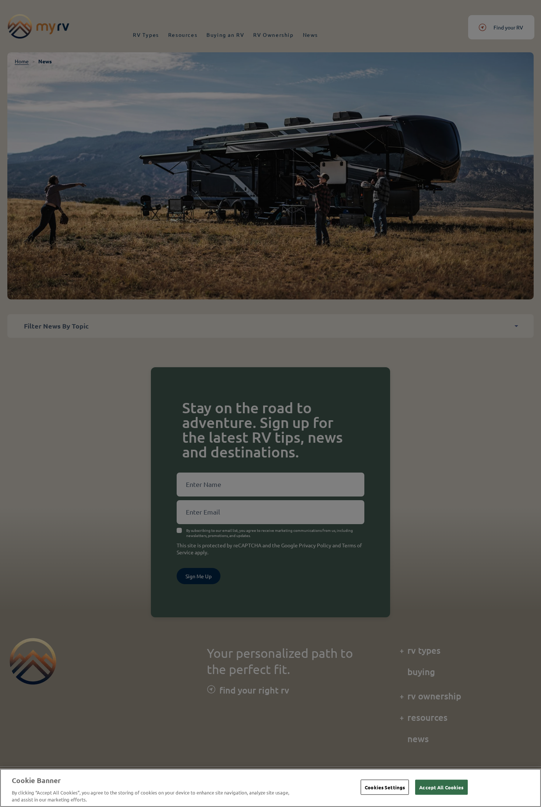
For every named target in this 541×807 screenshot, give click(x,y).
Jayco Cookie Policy (112, 799)
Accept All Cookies (441, 787)
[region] (270, 788)
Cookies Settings (385, 787)
